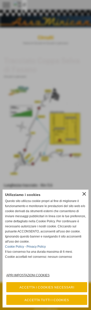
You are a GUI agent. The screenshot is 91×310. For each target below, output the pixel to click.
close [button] (84, 194)
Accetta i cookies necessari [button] (46, 287)
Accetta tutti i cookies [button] (47, 300)
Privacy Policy (36, 246)
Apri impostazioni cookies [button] (28, 275)
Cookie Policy (14, 246)
